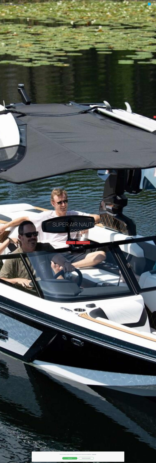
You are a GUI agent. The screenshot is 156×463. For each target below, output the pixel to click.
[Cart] (155, 117)
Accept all (70, 458)
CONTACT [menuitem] (143, 4)
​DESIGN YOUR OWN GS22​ (83, 242)
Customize (94, 454)
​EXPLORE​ (71, 242)
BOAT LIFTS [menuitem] (125, 4)
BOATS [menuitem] (101, 4)
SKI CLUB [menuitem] (132, 4)
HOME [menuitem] (92, 4)
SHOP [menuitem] (96, 4)
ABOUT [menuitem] (137, 4)
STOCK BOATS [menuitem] (108, 4)
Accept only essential (86, 458)
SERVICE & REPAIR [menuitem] (117, 4)
